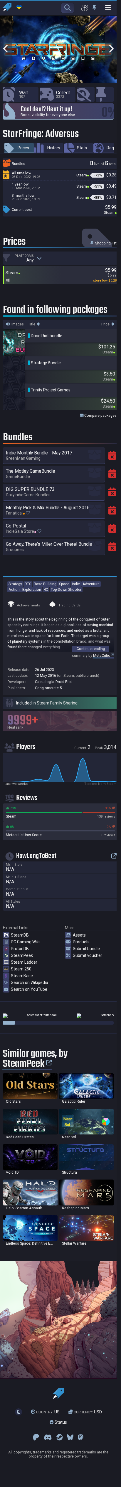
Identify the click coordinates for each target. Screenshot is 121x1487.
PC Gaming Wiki (25, 941)
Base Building (45, 584)
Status (60, 1422)
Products (81, 941)
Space (64, 584)
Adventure (91, 584)
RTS (28, 584)
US (48, 1412)
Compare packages (100, 415)
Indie (76, 584)
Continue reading (91, 648)
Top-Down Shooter (66, 589)
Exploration (31, 589)
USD (88, 1412)
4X (46, 589)
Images (17, 324)
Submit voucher (87, 955)
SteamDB (20, 935)
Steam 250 (21, 969)
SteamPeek (22, 955)
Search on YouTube (29, 989)
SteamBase (22, 975)
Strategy (15, 584)
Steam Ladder (24, 962)
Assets (79, 935)
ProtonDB (20, 948)
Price (105, 324)
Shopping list (105, 243)
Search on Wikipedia (29, 982)
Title (32, 324)
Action (14, 589)
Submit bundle (86, 948)
